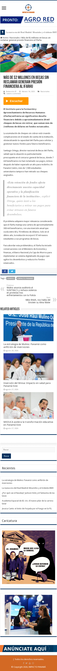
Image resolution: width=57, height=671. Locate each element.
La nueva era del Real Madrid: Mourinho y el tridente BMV (28, 488)
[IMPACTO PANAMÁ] (28, 8)
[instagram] (33, 663)
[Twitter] (26, 663)
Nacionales (15, 37)
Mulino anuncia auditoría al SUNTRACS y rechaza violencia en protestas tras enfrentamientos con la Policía (22, 290)
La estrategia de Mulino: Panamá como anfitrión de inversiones (24, 345)
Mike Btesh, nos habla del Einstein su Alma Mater (37, 300)
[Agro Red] (28, 20)
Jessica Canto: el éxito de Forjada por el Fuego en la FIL (27, 508)
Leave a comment (13, 94)
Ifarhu (11, 278)
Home (5, 37)
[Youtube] (29, 663)
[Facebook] (24, 663)
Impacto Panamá (25, 278)
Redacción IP (11, 92)
